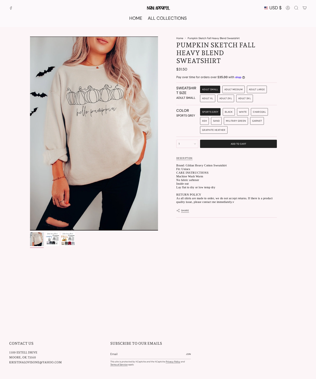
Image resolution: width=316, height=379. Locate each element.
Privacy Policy (173, 361)
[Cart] (304, 8)
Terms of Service (119, 364)
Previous (30, 133)
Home (179, 38)
